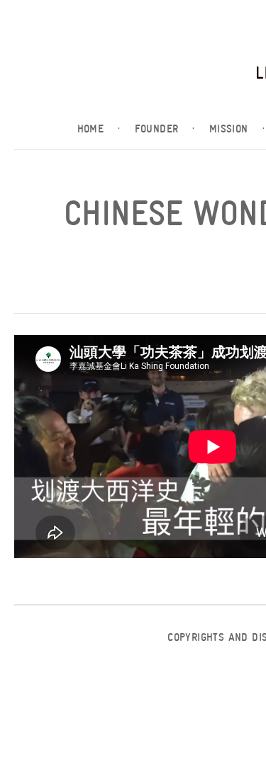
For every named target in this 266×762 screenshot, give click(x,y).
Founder (165, 129)
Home (99, 129)
